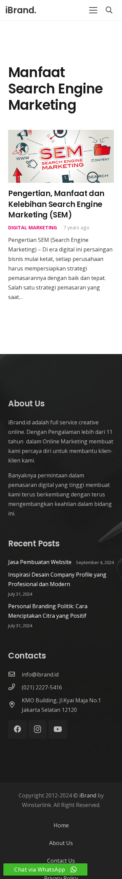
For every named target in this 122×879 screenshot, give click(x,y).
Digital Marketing (32, 227)
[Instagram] (37, 729)
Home (61, 825)
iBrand (87, 795)
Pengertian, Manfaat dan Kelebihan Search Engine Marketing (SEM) (56, 204)
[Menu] (93, 10)
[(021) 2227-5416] (15, 687)
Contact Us (61, 860)
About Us (61, 843)
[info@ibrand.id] (15, 674)
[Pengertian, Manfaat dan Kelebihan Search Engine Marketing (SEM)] (61, 134)
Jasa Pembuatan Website (40, 562)
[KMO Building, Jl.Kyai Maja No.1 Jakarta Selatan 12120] (15, 705)
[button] (109, 10)
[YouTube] (57, 729)
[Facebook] (17, 729)
